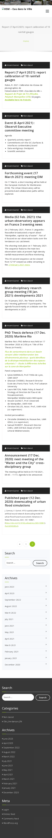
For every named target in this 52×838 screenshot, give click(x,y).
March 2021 (10, 645)
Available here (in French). (18, 99)
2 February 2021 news (19, 264)
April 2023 (9, 593)
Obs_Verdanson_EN (12, 721)
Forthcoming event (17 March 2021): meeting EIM (24, 175)
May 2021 (9, 632)
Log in (6, 809)
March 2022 (10, 612)
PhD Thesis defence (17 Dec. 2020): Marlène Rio (25, 334)
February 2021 (12, 651)
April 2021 (9, 638)
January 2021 (11, 658)
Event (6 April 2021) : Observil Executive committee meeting (20, 126)
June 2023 (9, 586)
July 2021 (9, 619)
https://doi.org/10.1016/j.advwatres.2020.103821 (25, 523)
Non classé (28, 65)
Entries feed (9, 814)
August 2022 (11, 606)
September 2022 (13, 599)
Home (26, 41)
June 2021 (9, 625)
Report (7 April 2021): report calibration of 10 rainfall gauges (25, 76)
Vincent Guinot (12, 65)
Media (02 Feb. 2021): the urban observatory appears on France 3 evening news (25, 220)
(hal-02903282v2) (11, 526)
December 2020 (12, 664)
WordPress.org (10, 823)
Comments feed (11, 818)
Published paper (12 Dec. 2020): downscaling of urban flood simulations (25, 501)
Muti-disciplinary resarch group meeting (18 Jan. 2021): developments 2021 (24, 291)
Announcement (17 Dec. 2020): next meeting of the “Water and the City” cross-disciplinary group (25, 461)
